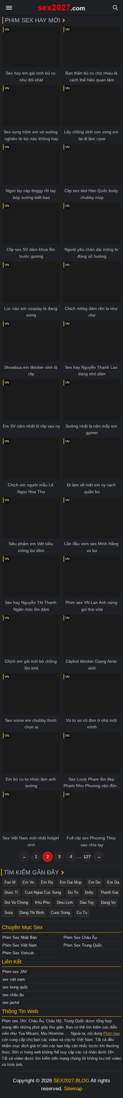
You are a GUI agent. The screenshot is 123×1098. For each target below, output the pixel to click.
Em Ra (47, 882)
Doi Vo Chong (16, 902)
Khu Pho (42, 902)
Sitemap (73, 1088)
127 (87, 856)
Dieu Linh (65, 902)
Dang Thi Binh (31, 912)
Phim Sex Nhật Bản (19, 937)
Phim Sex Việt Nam (19, 945)
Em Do (94, 882)
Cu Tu (82, 912)
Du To (73, 892)
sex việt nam (13, 979)
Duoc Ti (11, 892)
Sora (8, 912)
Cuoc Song (60, 912)
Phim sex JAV (14, 971)
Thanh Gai (109, 892)
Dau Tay (87, 902)
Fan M (10, 882)
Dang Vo (108, 902)
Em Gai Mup (71, 882)
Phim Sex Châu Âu (80, 937)
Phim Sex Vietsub (18, 953)
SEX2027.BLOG (71, 1080)
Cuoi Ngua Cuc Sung (43, 892)
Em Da (113, 882)
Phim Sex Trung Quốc (83, 945)
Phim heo (111, 1033)
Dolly (89, 892)
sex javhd (10, 1002)
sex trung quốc (15, 987)
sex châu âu (13, 995)
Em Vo (28, 882)
